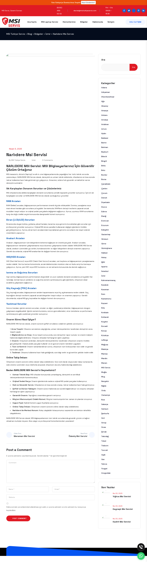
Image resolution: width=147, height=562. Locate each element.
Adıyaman (105, 92)
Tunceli (104, 450)
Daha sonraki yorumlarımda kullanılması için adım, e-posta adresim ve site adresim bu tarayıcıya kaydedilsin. (46, 509)
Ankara (104, 115)
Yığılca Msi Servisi (122, 496)
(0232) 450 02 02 (59, 11)
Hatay (103, 257)
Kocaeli (104, 326)
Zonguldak (105, 473)
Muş (103, 376)
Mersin (104, 363)
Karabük (104, 285)
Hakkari (104, 253)
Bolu (103, 170)
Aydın (103, 133)
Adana (104, 87)
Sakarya (104, 404)
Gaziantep (105, 234)
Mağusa (104, 344)
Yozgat (104, 468)
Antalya (104, 120)
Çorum (104, 193)
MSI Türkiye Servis (18, 160)
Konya (104, 331)
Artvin (104, 129)
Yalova (104, 464)
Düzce (104, 207)
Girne (103, 243)
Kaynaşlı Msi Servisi (123, 509)
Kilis (103, 308)
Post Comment (19, 518)
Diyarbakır (105, 202)
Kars (103, 294)
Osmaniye (105, 395)
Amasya (104, 110)
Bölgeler (84, 22)
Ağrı (103, 101)
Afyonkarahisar (107, 97)
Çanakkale (105, 184)
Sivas (103, 427)
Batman (104, 147)
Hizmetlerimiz (69, 22)
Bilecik (104, 156)
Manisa (104, 354)
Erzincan (105, 221)
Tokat (103, 441)
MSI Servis (105, 367)
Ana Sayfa (31, 22)
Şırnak (104, 432)
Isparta (104, 266)
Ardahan (105, 124)
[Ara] (141, 547)
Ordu (103, 390)
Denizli (104, 198)
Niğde (103, 386)
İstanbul (104, 271)
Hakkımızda (97, 22)
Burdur (104, 175)
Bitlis (103, 165)
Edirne (104, 211)
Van (103, 459)
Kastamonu (106, 299)
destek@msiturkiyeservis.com (85, 11)
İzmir (34, 160)
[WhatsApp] (141, 556)
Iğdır (103, 262)
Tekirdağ (105, 436)
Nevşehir (105, 381)
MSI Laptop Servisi (49, 22)
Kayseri (104, 303)
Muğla (104, 372)
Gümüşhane (106, 248)
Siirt (103, 418)
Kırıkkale (104, 312)
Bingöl (104, 161)
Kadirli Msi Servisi (122, 521)
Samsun (104, 409)
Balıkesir (104, 138)
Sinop (103, 422)
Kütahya (105, 335)
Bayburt (104, 152)
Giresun (104, 239)
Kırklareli (105, 317)
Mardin (104, 358)
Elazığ (103, 216)
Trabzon (104, 445)
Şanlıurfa (105, 413)
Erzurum (105, 225)
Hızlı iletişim (135, 22)
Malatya (104, 349)
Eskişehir (105, 230)
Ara (103, 59)
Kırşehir (104, 322)
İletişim (111, 22)
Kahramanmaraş (108, 280)
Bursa (103, 179)
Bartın (104, 142)
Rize (103, 399)
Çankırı (104, 188)
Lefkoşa (104, 340)
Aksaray (104, 106)
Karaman (105, 289)
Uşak (103, 455)
